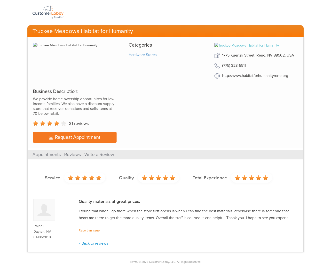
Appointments (46, 154)
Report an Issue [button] (89, 230)
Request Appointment (77, 137)
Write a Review (99, 154)
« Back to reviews (93, 243)
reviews (79, 123)
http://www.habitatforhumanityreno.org (255, 75)
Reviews (72, 154)
